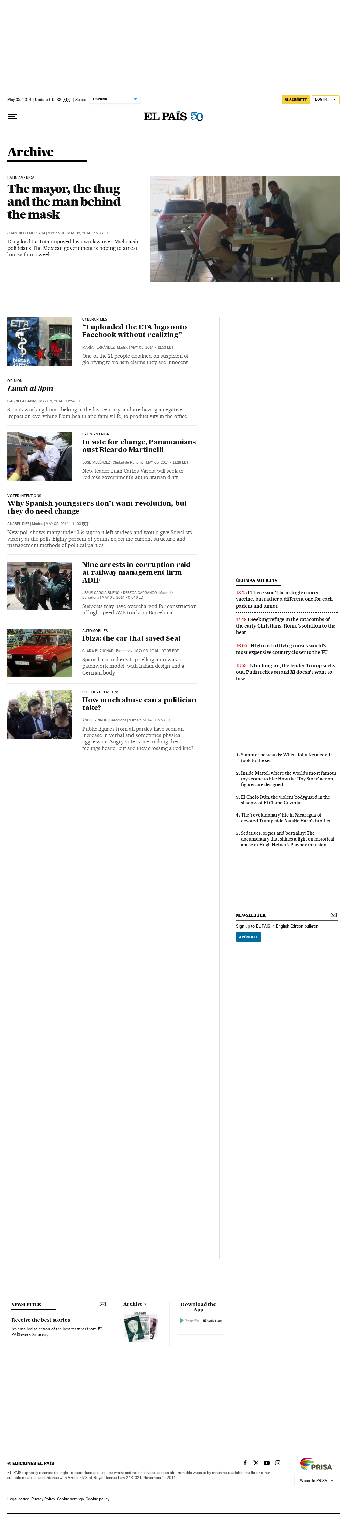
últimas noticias (256, 580)
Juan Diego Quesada (26, 233)
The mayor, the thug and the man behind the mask (63, 201)
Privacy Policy (43, 1499)
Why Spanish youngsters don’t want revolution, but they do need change (97, 508)
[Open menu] (12, 116)
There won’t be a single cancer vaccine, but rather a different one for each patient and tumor (284, 599)
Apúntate (248, 937)
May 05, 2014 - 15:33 (88, 233)
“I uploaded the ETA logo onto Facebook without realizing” (134, 331)
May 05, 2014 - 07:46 (123, 597)
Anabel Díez (18, 524)
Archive (133, 1304)
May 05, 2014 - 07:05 (157, 651)
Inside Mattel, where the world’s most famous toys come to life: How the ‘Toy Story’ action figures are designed (289, 778)
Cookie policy (97, 1499)
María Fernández (98, 347)
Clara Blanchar (98, 651)
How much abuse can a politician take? (139, 704)
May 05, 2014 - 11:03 (67, 524)
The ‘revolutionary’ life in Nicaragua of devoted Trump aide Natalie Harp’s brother (286, 817)
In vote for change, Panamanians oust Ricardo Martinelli (139, 446)
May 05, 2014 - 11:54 (60, 401)
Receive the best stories (40, 1320)
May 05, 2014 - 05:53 (150, 720)
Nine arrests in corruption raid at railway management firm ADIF (136, 573)
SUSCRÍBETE (296, 99)
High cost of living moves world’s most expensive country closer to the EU (282, 649)
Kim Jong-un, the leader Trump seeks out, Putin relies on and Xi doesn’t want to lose (285, 672)
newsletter (251, 915)
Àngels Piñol (94, 720)
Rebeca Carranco (140, 593)
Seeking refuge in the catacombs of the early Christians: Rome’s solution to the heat (285, 625)
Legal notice (18, 1499)
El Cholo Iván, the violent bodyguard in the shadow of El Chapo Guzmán (285, 799)
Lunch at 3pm (30, 389)
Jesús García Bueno (101, 593)
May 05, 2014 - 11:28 (167, 462)
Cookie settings (70, 1499)
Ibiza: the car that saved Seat (131, 639)
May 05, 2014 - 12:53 (152, 347)
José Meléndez (96, 462)
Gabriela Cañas (22, 401)
